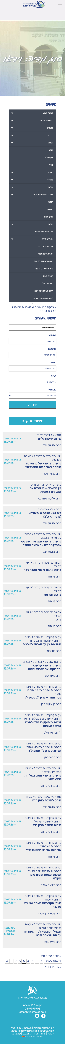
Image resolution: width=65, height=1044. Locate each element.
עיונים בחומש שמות (38, 747)
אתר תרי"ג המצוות (45, 254)
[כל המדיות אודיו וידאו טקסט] (33, 396)
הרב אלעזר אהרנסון (49, 498)
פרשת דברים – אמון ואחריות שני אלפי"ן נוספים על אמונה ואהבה (41, 543)
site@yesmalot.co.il (30, 1030)
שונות (32, 224)
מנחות (28, 796)
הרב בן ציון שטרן (51, 704)
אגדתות (45, 846)
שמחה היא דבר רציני (44, 268)
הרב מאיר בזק (52, 942)
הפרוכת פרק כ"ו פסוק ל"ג (45, 750)
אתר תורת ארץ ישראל (44, 231)
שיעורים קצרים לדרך (48, 456)
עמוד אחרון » (53, 966)
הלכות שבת (48, 276)
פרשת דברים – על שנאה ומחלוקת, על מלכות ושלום (44, 667)
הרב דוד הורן (53, 651)
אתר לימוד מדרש (46, 246)
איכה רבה (43, 509)
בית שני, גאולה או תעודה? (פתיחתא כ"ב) (45, 514)
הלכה (32, 172)
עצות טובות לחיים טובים (43, 926)
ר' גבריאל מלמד (51, 732)
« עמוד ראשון (53, 961)
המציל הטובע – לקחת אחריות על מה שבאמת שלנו (42, 933)
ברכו (58, 619)
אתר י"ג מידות (32, 239)
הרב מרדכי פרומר (50, 786)
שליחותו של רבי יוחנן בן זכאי (43, 850)
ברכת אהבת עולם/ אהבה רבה (42, 570)
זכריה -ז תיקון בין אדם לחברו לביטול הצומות (43, 724)
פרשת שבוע (54, 662)
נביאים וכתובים (32, 120)
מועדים (57, 484)
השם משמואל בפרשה (43, 770)
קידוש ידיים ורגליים (49, 438)
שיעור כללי (43, 796)
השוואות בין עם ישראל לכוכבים (42, 644)
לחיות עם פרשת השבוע (42, 536)
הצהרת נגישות (24, 1027)
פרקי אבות (48, 216)
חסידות (50, 209)
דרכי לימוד (43, 435)
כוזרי (47, 899)
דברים (38, 662)
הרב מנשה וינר (52, 473)
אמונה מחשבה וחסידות (47, 562)
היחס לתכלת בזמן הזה (46, 800)
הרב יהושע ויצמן (51, 445)
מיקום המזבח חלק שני (47, 825)
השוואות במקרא (40, 640)
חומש (50, 202)
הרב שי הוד (54, 576)
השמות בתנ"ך (47, 283)
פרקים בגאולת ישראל (36, 718)
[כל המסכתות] (33, 355)
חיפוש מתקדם (32, 421)
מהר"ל (32, 180)
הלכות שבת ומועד (39, 871)
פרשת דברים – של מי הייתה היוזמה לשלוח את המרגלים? (43, 465)
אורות (32, 187)
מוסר (51, 150)
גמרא (58, 435)
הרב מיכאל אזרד (51, 885)
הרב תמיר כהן (52, 757)
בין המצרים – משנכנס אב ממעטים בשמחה (45, 490)
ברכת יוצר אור (52, 594)
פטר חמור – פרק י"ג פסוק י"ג (43, 697)
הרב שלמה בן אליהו (49, 913)
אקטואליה (49, 157)
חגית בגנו (27, 1033)
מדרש (57, 509)
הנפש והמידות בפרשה (43, 261)
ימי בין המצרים (39, 484)
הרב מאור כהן (52, 675)
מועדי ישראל (42, 821)
